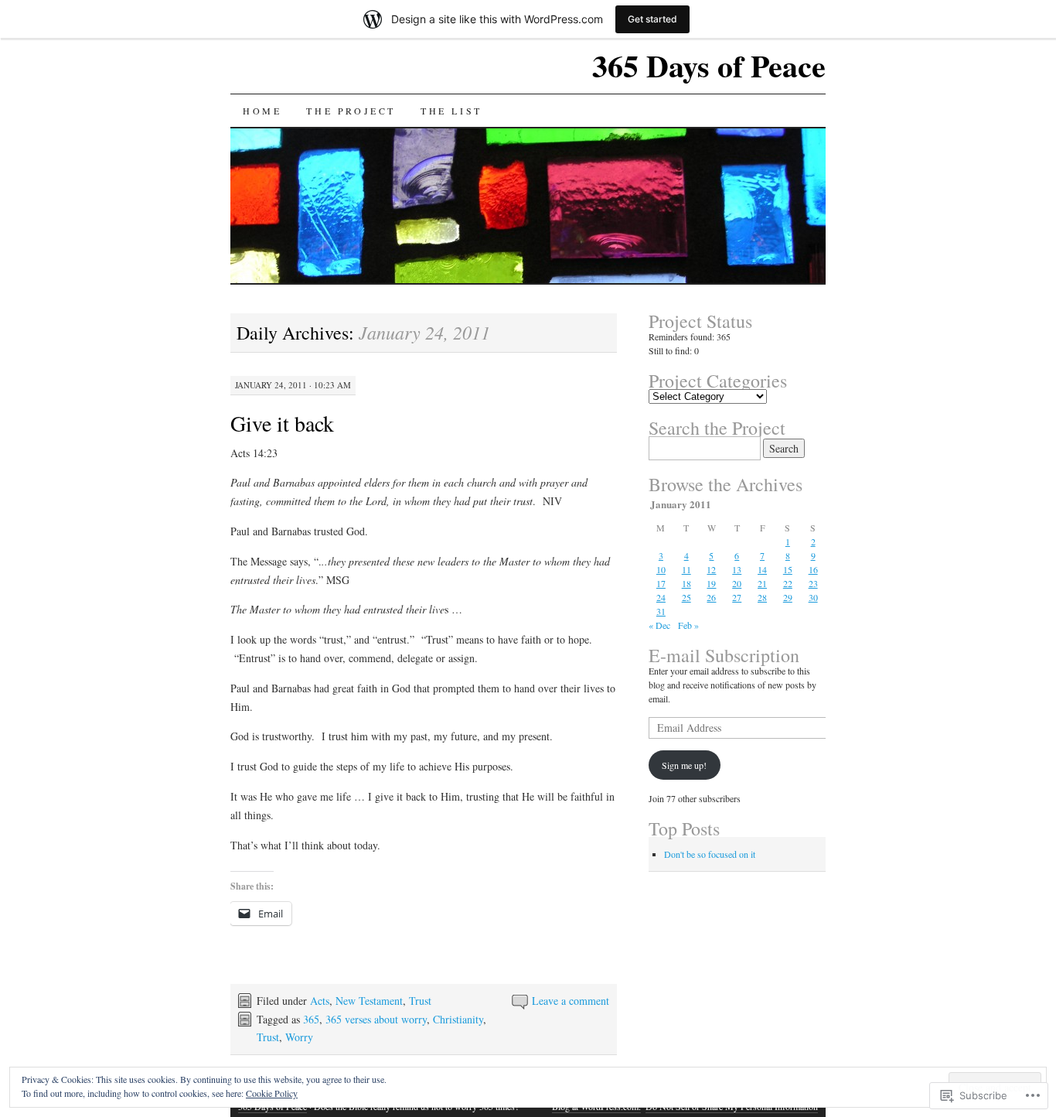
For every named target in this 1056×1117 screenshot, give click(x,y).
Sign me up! (684, 765)
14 (762, 569)
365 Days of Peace (709, 65)
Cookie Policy (272, 1093)
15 (787, 569)
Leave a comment (570, 1000)
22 (787, 583)
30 (813, 597)
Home (262, 110)
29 (787, 597)
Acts (319, 1000)
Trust (420, 1000)
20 (736, 583)
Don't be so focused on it (709, 854)
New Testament (369, 1000)
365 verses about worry (376, 1019)
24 (661, 597)
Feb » (688, 625)
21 (762, 583)
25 (686, 597)
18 (686, 583)
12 (711, 569)
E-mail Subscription (724, 655)
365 (311, 1019)
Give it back (282, 423)
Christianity (458, 1019)
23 (813, 583)
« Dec (659, 625)
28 (762, 597)
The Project (351, 110)
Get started (652, 19)
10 (661, 569)
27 (736, 597)
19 (711, 583)
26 (711, 597)
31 (661, 611)
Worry (299, 1037)
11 (686, 569)
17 (661, 583)
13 (736, 569)
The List (451, 110)
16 (813, 569)
